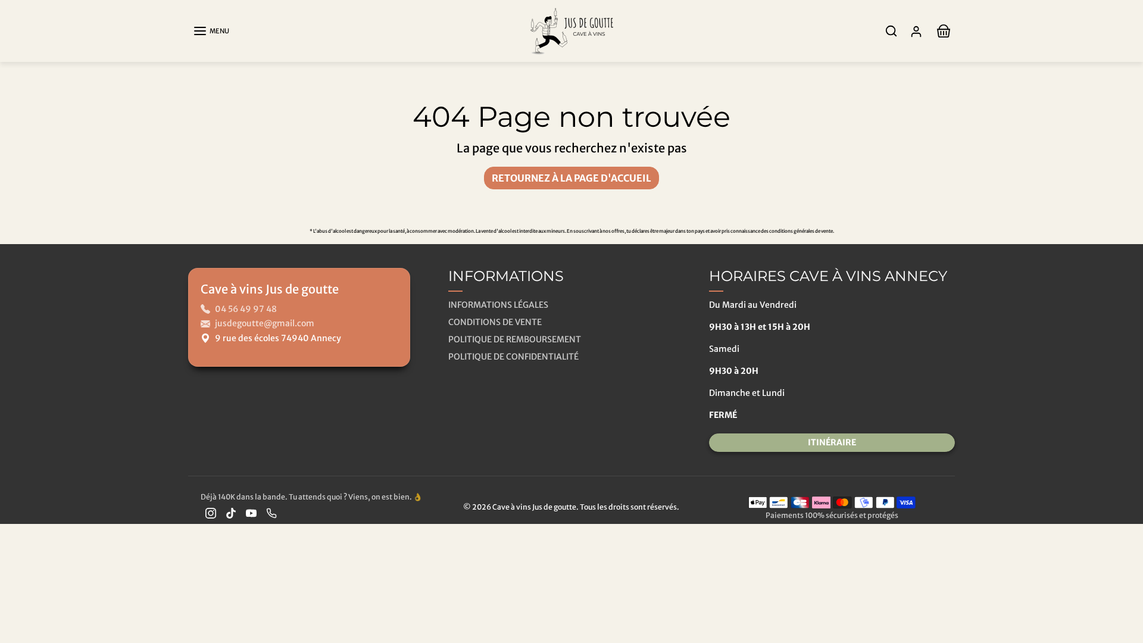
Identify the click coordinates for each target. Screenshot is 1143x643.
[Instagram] (211, 513)
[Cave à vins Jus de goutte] (571, 30)
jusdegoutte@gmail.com (264, 323)
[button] (211, 30)
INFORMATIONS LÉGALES (498, 304)
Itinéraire (832, 442)
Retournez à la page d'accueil (571, 178)
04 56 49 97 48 (246, 309)
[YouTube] (251, 513)
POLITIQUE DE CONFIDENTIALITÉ (513, 356)
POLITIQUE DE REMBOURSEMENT (514, 339)
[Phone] (271, 513)
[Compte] (916, 31)
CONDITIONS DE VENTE (495, 322)
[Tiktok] (231, 513)
